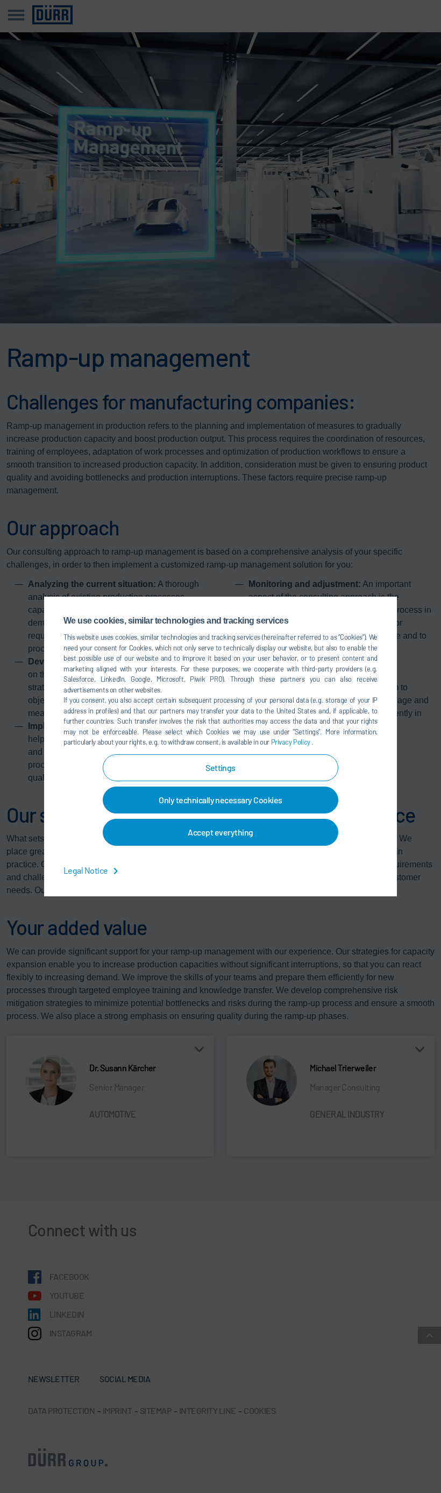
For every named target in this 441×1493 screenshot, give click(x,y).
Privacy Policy (291, 742)
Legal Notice (86, 870)
